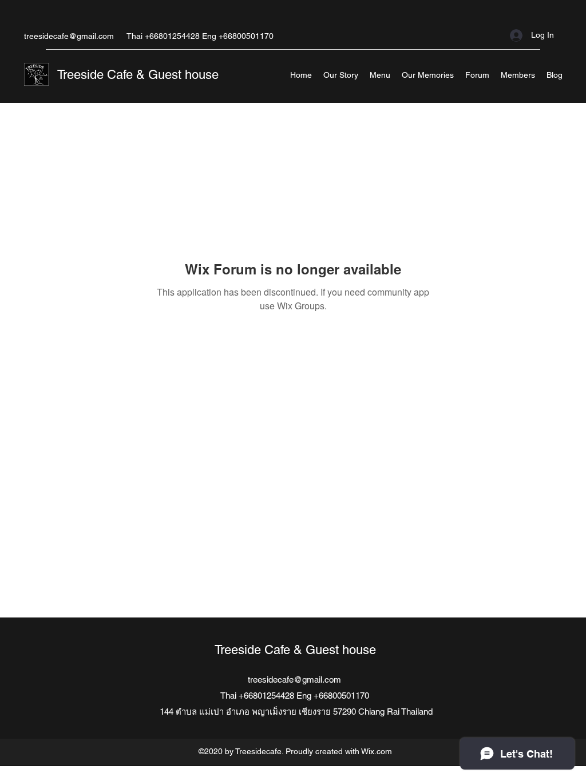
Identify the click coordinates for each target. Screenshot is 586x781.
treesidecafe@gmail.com (69, 36)
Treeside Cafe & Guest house (138, 74)
